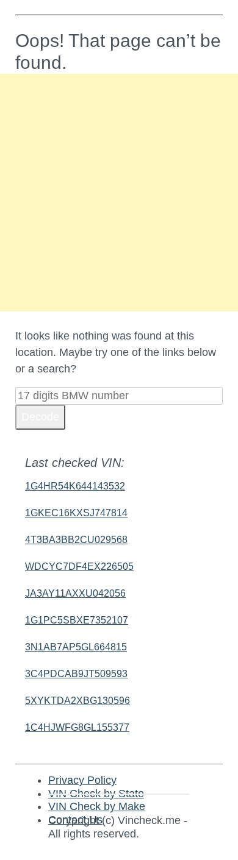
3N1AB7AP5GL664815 (76, 647)
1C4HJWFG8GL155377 (77, 727)
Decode (40, 417)
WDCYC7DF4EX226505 (79, 566)
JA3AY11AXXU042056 (75, 593)
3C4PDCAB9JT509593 (76, 674)
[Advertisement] (119, 192)
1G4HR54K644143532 (75, 486)
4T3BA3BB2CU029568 (76, 540)
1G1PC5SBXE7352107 (76, 620)
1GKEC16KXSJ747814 (76, 513)
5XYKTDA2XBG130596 (77, 700)
